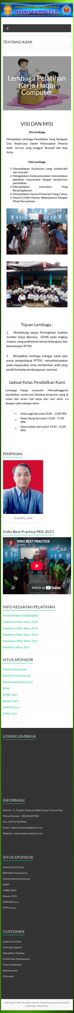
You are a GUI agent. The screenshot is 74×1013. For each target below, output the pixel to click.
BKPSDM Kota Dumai (16, 675)
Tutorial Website (12, 964)
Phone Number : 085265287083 (21, 815)
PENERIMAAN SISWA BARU (21, 615)
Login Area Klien (12, 941)
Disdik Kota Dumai (14, 669)
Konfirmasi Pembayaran (16, 958)
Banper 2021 (11, 701)
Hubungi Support (12, 947)
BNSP (6, 688)
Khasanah (8, 976)
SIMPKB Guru (11, 707)
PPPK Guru (10, 713)
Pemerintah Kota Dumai (18, 682)
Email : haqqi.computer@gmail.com (22, 827)
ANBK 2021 (10, 694)
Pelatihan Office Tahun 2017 (20, 641)
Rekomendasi (10, 970)
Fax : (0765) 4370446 (14, 821)
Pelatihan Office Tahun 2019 (20, 622)
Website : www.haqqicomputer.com (23, 833)
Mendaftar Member (14, 953)
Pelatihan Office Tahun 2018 (20, 628)
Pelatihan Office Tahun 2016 (20, 634)
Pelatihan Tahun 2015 (16, 647)
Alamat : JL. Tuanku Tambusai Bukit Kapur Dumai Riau (33, 810)
